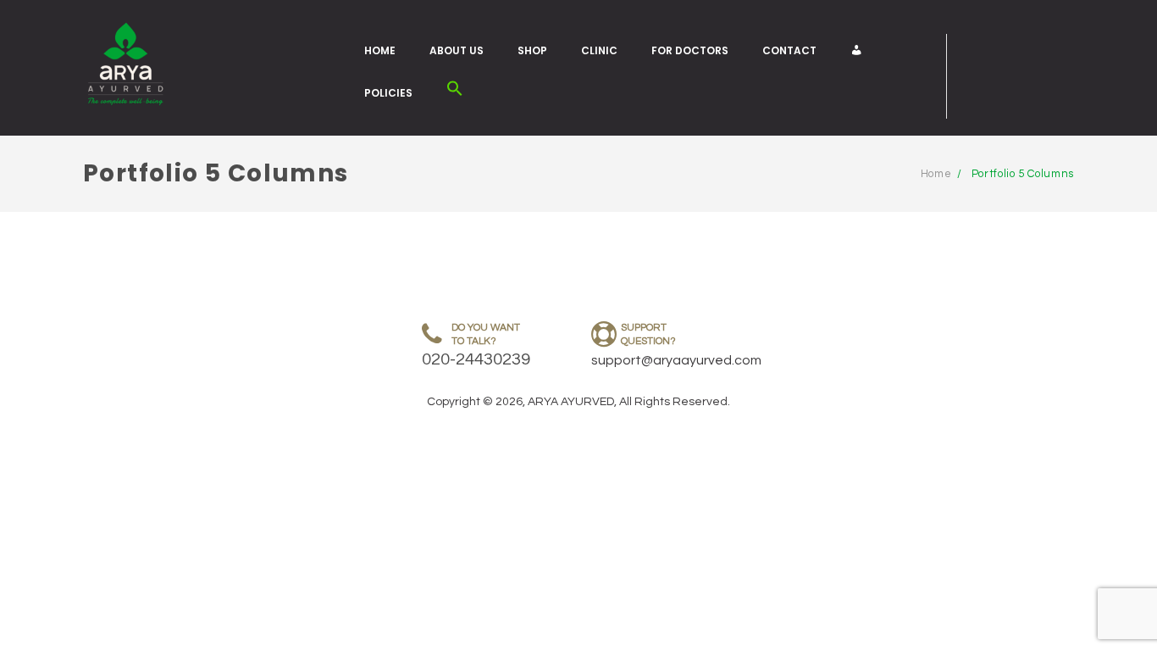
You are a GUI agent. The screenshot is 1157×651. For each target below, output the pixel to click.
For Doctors (689, 50)
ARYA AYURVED (571, 402)
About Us (456, 50)
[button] (454, 93)
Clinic (599, 50)
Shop (532, 50)
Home (380, 50)
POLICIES (388, 93)
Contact (789, 50)
